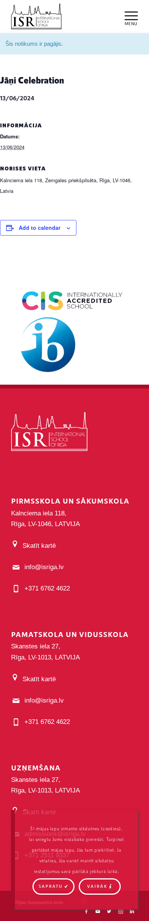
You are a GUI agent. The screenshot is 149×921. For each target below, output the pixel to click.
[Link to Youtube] (98, 911)
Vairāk (97, 886)
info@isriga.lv (44, 567)
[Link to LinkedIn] (132, 911)
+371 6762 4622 (47, 588)
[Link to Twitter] (109, 911)
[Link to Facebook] (86, 911)
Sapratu (51, 886)
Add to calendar (39, 227)
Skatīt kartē (39, 545)
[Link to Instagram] (120, 911)
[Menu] (127, 15)
